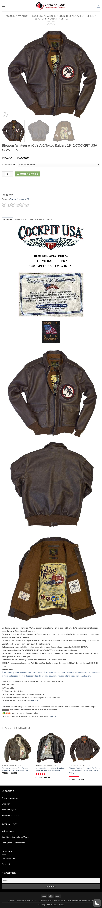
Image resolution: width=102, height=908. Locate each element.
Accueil (10, 15)
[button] (3, 6)
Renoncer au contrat (10, 815)
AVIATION (23, 15)
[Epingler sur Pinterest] (22, 205)
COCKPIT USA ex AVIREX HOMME (76, 15)
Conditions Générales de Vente (15, 837)
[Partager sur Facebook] (9, 205)
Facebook (6, 864)
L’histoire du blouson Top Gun (52, 901)
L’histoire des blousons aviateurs (22, 901)
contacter (52, 716)
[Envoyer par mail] (18, 205)
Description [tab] (7, 220)
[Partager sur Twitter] (13, 205)
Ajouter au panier (27, 174)
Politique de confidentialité (13, 842)
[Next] (95, 73)
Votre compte (8, 831)
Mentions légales (9, 809)
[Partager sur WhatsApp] (4, 205)
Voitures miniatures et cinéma (80, 901)
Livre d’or (6, 804)
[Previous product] (53, 23)
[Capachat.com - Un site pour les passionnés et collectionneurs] (51, 6)
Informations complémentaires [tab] (29, 220)
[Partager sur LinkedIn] (27, 205)
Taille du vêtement (8, 164)
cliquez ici (34, 700)
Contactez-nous (9, 858)
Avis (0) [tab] (49, 220)
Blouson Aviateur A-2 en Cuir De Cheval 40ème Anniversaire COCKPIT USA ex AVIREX (84, 770)
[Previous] (7, 73)
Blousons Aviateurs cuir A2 (51, 18)
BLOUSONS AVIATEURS (43, 15)
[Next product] (49, 23)
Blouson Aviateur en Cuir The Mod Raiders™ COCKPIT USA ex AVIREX (15, 769)
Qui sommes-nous (10, 798)
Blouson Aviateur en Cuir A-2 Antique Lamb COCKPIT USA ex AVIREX (50, 769)
